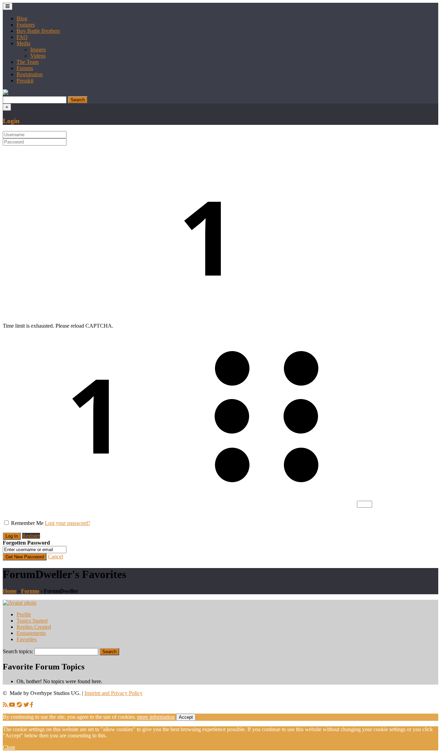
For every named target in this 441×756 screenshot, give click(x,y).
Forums (25, 68)
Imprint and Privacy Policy (113, 693)
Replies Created (34, 627)
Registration (30, 74)
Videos (37, 56)
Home (10, 591)
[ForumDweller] (20, 603)
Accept (186, 717)
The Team (28, 62)
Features (26, 25)
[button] (5, 93)
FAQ (22, 37)
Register (31, 536)
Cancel (55, 556)
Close (9, 747)
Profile (24, 614)
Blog (22, 18)
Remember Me (27, 523)
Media (23, 43)
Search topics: (18, 651)
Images (38, 49)
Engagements (31, 633)
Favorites (27, 639)
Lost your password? (67, 523)
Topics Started (32, 621)
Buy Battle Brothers (38, 31)
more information (156, 717)
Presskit (25, 80)
